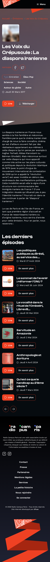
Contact (23, 462)
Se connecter (23, 497)
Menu (43, 4)
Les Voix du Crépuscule (38, 18)
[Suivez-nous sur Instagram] (9, 454)
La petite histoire (23, 487)
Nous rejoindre (23, 492)
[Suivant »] (13, 409)
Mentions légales (23, 477)
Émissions (18, 18)
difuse (36, 509)
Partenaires (23, 472)
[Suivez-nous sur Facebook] (4, 454)
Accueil (6, 18)
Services (23, 482)
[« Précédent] (6, 409)
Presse (23, 467)
